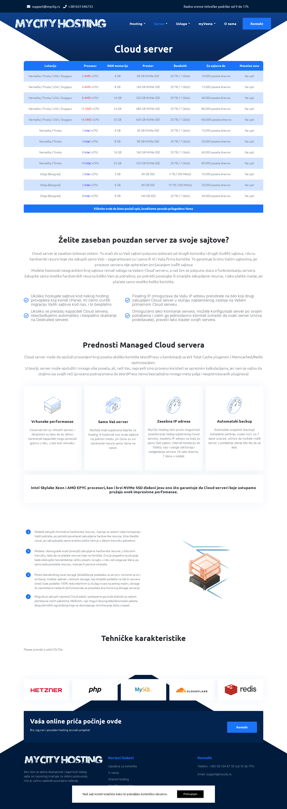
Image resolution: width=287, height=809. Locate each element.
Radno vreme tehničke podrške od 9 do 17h (216, 6)
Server (159, 23)
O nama (230, 23)
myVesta (206, 23)
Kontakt (256, 23)
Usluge (181, 23)
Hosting (136, 23)
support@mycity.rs (46, 6)
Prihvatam (190, 794)
